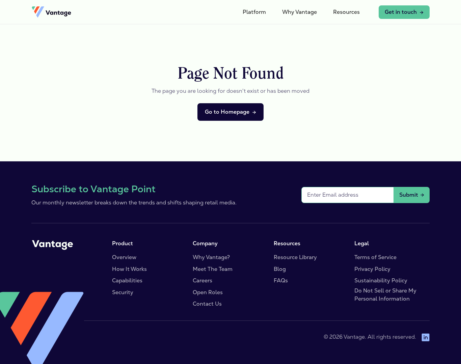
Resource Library (295, 257)
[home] (51, 12)
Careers (202, 280)
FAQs (281, 280)
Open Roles (208, 292)
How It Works (129, 269)
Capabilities (127, 280)
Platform (254, 12)
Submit (408, 194)
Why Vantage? (211, 257)
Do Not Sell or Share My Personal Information (385, 294)
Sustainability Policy (380, 280)
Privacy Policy (372, 269)
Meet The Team (213, 269)
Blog (280, 269)
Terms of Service (375, 257)
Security (122, 292)
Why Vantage (299, 12)
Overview (124, 257)
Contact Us (207, 303)
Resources (346, 12)
